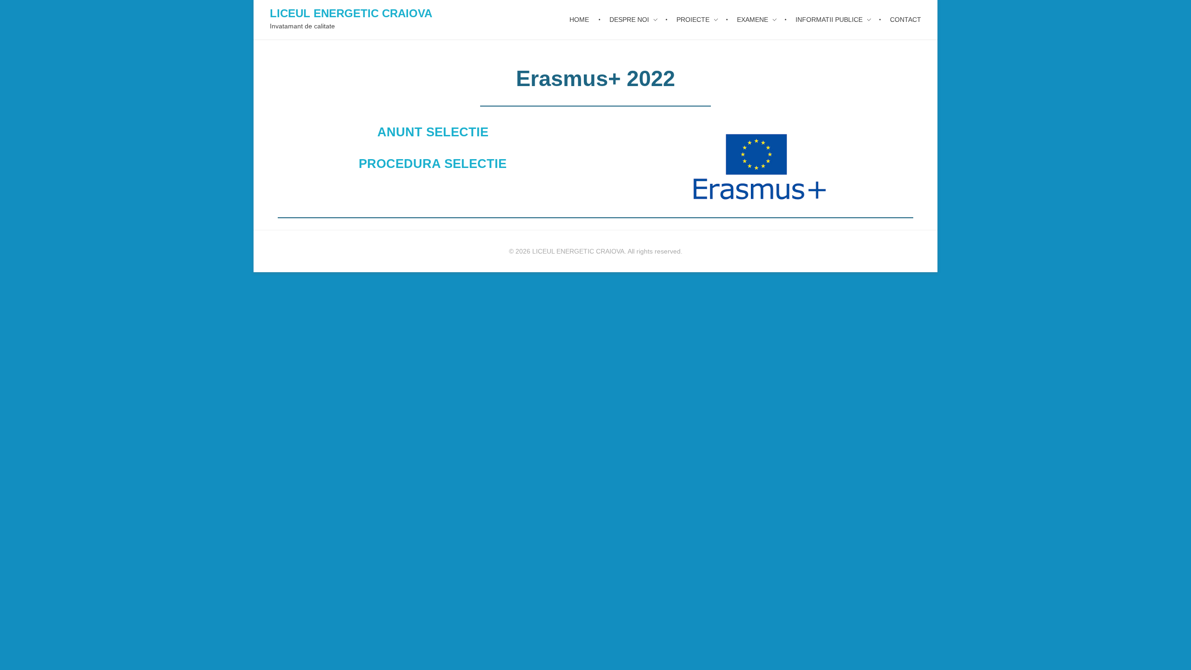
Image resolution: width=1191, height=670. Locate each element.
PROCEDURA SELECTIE (433, 164)
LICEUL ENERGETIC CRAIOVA (351, 13)
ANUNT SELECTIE (432, 132)
